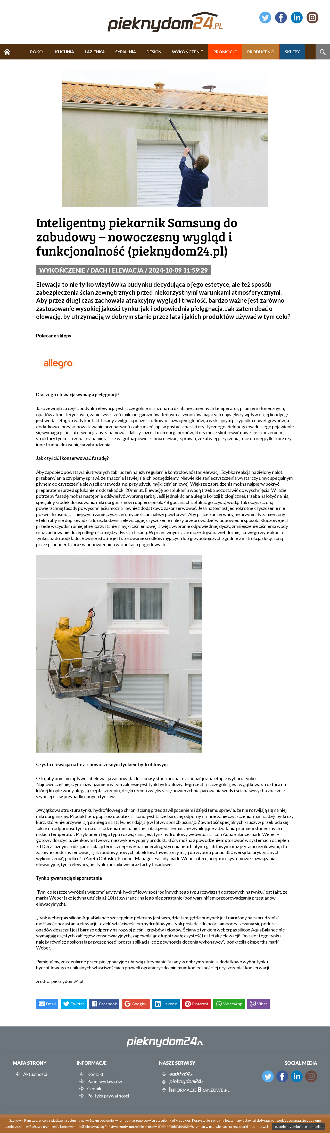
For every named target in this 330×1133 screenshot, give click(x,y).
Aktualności (35, 1074)
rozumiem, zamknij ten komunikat (299, 1127)
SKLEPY (292, 51)
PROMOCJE (225, 51)
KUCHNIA (64, 51)
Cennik (94, 1088)
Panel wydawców (104, 1081)
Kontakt (95, 1074)
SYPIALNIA (125, 51)
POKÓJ (37, 51)
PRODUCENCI (260, 51)
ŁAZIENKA (95, 51)
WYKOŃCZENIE (187, 51)
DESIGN (153, 51)
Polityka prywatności (108, 1096)
